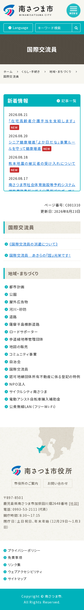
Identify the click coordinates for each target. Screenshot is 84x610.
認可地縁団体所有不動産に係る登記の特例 (44, 376)
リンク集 (14, 564)
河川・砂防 (18, 309)
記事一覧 (69, 100)
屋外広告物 (18, 301)
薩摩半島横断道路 (24, 324)
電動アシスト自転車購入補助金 (34, 399)
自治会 (15, 361)
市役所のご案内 (26, 483)
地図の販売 (18, 346)
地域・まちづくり (23, 273)
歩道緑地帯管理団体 (26, 339)
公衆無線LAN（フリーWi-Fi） (32, 406)
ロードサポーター (23, 331)
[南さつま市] (29, 10)
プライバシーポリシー (24, 550)
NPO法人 (17, 384)
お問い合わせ (57, 483)
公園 (13, 294)
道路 (13, 316)
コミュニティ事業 (23, 354)
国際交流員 (21, 227)
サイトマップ (17, 578)
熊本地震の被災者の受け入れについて (42, 163)
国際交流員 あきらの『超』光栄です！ (40, 255)
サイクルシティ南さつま (28, 391)
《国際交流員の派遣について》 (33, 244)
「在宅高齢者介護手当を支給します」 (42, 120)
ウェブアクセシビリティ (25, 571)
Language (20, 27)
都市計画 (16, 286)
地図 (73, 503)
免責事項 (15, 557)
